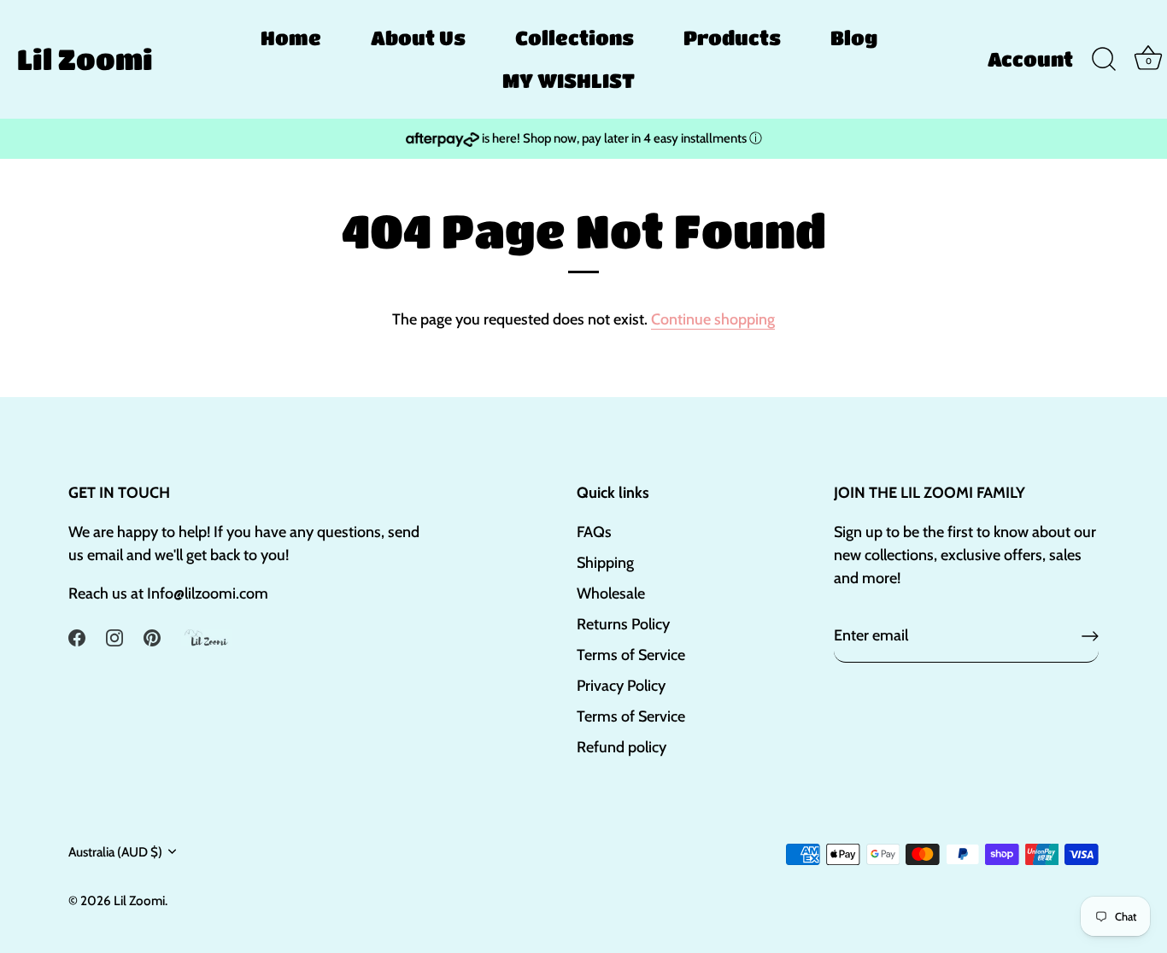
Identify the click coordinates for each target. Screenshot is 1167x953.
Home (291, 37)
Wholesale (611, 593)
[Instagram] (114, 637)
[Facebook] (76, 637)
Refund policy (621, 747)
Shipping (605, 562)
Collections (574, 37)
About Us (418, 37)
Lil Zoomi (85, 59)
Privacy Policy (621, 685)
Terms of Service (631, 655)
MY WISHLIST (568, 80)
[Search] (1104, 60)
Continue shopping (713, 319)
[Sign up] (1090, 636)
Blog (853, 37)
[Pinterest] (152, 637)
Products (732, 37)
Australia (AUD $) (115, 852)
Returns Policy (623, 624)
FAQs (594, 532)
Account (1030, 59)
